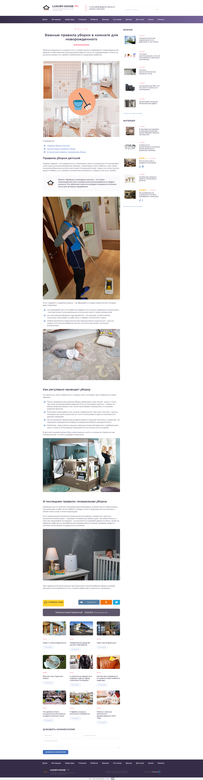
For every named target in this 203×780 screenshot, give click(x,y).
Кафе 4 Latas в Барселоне (54, 643)
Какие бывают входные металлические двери (148, 102)
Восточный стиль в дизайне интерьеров (147, 162)
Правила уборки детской (58, 146)
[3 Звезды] (89, 612)
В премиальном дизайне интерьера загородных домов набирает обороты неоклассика (149, 132)
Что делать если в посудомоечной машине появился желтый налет (54, 714)
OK (113, 778)
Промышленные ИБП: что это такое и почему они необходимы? (149, 87)
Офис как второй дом (106, 643)
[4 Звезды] (90, 612)
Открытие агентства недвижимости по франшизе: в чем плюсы (148, 40)
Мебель (45, 672)
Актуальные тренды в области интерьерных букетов (148, 178)
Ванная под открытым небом (53, 677)
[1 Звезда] (85, 612)
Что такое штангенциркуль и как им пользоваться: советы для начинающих (149, 56)
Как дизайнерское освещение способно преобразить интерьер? (149, 194)
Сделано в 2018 (147, 771)
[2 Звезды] (87, 612)
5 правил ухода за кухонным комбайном (80, 713)
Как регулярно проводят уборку (61, 149)
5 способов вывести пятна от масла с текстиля (102, 8)
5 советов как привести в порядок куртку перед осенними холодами (81, 678)
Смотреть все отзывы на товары (132, 113)
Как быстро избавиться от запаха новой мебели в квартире (108, 678)
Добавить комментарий (55, 752)
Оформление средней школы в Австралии (80, 644)
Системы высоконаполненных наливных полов (147, 72)
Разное (45, 639)
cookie (107, 778)
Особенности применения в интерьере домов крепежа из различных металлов (149, 147)
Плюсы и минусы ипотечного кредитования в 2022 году (106, 715)
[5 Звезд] (92, 612)
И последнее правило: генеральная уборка (66, 152)
